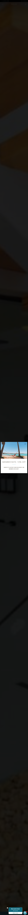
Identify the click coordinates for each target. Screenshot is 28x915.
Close (25, 444)
